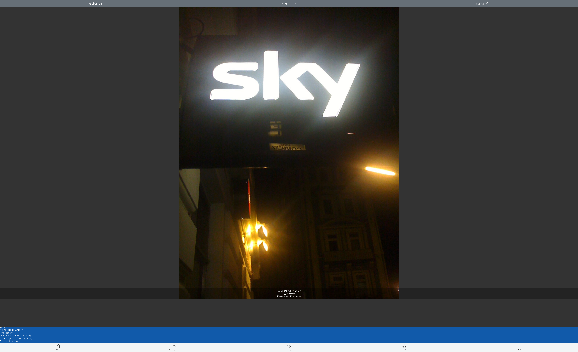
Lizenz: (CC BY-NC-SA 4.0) (16, 338)
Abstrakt (284, 296)
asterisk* (96, 3)
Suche (480, 3)
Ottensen (291, 294)
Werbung (297, 296)
